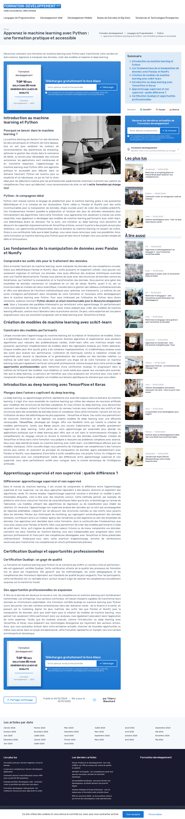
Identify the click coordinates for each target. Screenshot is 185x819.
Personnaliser (155, 814)
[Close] (145, 388)
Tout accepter (133, 814)
